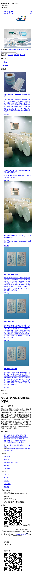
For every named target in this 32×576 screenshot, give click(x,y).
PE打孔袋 (6, 459)
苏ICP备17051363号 (20, 534)
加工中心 (6, 478)
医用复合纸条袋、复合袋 (11, 462)
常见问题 (5, 65)
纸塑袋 (17, 49)
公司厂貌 (6, 474)
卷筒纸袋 (6, 465)
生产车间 (6, 481)
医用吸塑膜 (7, 456)
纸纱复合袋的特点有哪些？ (14, 442)
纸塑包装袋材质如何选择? (14, 438)
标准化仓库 (7, 484)
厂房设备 (6, 487)
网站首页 (10, 55)
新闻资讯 (16, 55)
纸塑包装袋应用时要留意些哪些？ (16, 435)
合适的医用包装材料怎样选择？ (16, 440)
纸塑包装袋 (22, 49)
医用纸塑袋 (7, 468)
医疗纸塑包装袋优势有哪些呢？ (16, 437)
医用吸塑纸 (12, 49)
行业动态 (22, 55)
